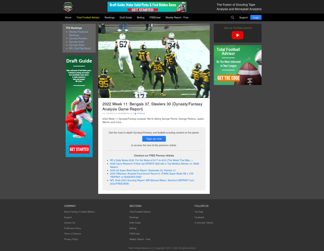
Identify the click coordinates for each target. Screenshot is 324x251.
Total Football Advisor (88, 17)
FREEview (155, 17)
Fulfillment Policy (72, 228)
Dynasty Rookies (78, 38)
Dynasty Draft (76, 41)
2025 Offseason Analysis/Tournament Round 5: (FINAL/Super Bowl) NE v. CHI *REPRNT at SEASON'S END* (151, 175)
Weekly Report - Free (177, 17)
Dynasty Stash (77, 45)
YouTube (199, 211)
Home (68, 17)
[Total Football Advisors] (69, 7)
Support (243, 17)
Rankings (110, 17)
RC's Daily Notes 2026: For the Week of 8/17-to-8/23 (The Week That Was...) (151, 160)
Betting (140, 17)
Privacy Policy (71, 239)
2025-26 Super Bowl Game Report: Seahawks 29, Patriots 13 (143, 170)
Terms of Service (72, 233)
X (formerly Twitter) (204, 222)
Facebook (199, 217)
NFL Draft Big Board (80, 48)
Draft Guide (126, 17)
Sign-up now (154, 139)
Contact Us (69, 222)
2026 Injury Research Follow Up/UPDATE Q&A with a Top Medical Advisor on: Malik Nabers (154, 165)
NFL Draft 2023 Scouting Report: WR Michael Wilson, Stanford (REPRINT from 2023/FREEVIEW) (152, 182)
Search (232, 17)
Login (256, 17)
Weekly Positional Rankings (78, 33)
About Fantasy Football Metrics (79, 211)
